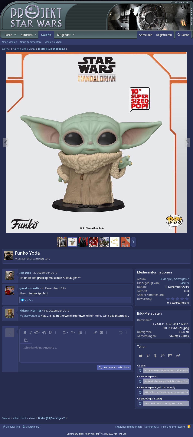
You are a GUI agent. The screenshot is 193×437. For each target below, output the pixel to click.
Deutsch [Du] (32, 426)
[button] (15, 35)
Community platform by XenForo (96, 433)
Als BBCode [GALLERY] (149, 398)
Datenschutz (151, 426)
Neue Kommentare (30, 42)
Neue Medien (9, 42)
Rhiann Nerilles (30, 310)
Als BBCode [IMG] (146, 376)
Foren (8, 35)
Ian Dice (25, 272)
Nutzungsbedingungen (128, 426)
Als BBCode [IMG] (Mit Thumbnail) (156, 387)
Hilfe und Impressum (173, 426)
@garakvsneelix (29, 315)
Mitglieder (63, 35)
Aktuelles (27, 35)
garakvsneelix (29, 288)
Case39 (21, 258)
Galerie (46, 35)
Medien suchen (53, 42)
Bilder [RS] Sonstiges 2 (174, 279)
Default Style (12, 426)
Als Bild (141, 365)
